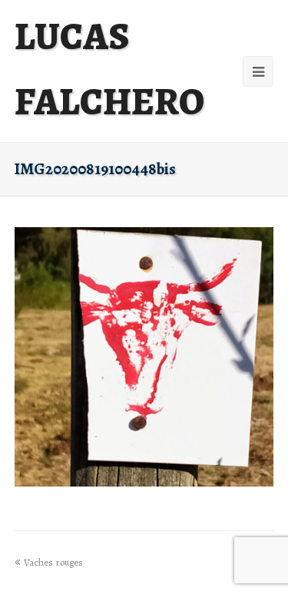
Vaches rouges (53, 562)
